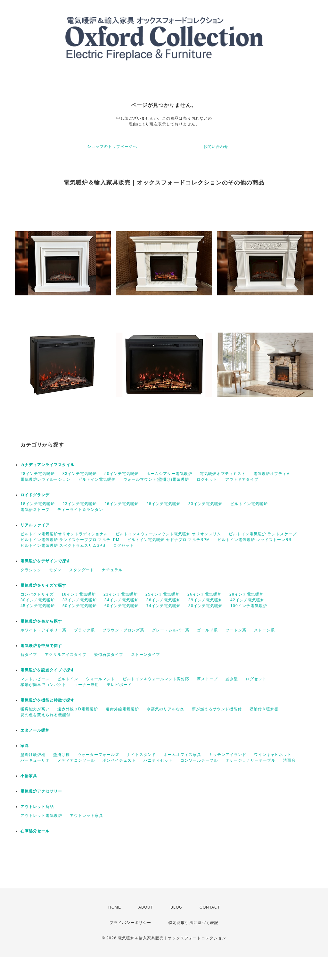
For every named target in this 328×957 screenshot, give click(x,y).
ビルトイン (67, 679)
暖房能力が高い (35, 709)
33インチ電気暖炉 (79, 473)
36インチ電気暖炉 (163, 600)
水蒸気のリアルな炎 (165, 709)
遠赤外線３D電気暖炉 (77, 709)
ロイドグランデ (35, 495)
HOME (114, 907)
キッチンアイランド (227, 754)
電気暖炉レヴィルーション (45, 479)
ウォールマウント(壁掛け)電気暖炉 (156, 479)
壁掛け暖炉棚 (32, 754)
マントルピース (35, 679)
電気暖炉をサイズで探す (43, 585)
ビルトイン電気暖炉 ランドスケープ (263, 534)
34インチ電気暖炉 (121, 600)
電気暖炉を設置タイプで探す (47, 670)
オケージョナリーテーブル (250, 760)
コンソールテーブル (199, 760)
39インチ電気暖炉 (205, 600)
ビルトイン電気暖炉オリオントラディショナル (64, 534)
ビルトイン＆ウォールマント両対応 (156, 679)
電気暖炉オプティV (271, 473)
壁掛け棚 (61, 754)
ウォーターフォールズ (98, 754)
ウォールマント (100, 679)
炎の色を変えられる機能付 (45, 715)
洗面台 (289, 760)
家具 (24, 745)
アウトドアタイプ (241, 479)
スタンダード (81, 570)
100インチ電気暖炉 (248, 606)
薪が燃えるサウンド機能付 (217, 709)
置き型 (232, 679)
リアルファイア (35, 525)
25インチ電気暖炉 (162, 594)
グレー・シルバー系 (170, 630)
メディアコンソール (76, 760)
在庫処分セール (35, 831)
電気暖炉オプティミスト (223, 473)
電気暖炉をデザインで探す (45, 561)
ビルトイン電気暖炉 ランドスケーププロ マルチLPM (69, 540)
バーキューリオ (35, 760)
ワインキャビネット (272, 754)
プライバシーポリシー (130, 922)
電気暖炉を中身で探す (41, 645)
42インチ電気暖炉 (247, 600)
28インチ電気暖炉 (37, 473)
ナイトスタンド (141, 754)
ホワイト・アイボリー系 (43, 630)
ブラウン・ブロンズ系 (123, 630)
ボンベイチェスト (119, 760)
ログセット (207, 479)
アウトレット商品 (37, 806)
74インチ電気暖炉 (163, 606)
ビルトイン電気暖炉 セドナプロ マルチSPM (168, 540)
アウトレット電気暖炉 (41, 815)
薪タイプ (28, 654)
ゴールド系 (207, 630)
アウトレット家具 (86, 815)
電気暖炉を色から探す (41, 621)
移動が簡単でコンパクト (43, 684)
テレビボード (119, 684)
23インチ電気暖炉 (79, 504)
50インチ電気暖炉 (121, 473)
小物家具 (28, 776)
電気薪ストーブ (35, 509)
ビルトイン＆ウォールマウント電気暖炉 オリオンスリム (168, 534)
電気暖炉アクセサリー (41, 791)
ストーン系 (264, 630)
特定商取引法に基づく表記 (193, 922)
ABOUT (145, 907)
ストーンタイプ (145, 654)
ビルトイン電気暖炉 (97, 479)
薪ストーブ (207, 679)
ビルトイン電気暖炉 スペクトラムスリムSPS (62, 545)
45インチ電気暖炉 (37, 606)
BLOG (176, 907)
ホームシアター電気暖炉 (169, 473)
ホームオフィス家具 (182, 754)
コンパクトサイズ (37, 594)
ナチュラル (112, 570)
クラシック (30, 570)
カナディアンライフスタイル (47, 464)
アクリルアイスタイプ (65, 654)
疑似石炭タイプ (108, 654)
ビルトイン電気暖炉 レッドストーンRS (254, 540)
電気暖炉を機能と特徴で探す (47, 700)
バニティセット (158, 760)
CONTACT (210, 907)
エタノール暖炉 (35, 730)
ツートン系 (236, 630)
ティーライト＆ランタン (80, 509)
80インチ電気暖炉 (205, 606)
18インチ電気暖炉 (37, 504)
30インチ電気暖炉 (37, 600)
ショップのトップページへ (112, 146)
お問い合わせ (215, 146)
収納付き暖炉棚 (264, 709)
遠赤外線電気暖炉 (122, 709)
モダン (55, 570)
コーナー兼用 (86, 684)
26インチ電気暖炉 (121, 504)
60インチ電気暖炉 (121, 606)
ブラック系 (84, 630)
